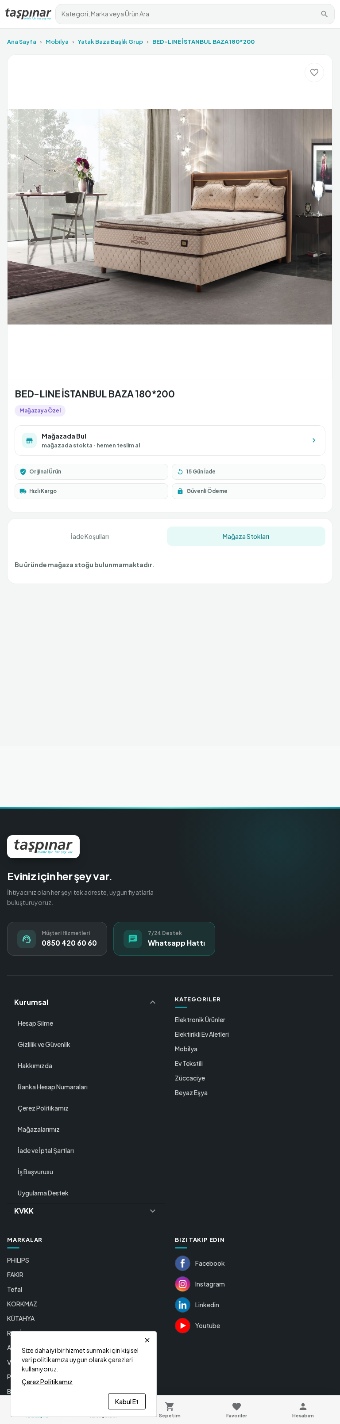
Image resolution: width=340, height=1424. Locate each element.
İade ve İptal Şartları (46, 1150)
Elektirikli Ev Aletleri (202, 1034)
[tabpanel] (170, 561)
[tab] (90, 536)
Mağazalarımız (39, 1129)
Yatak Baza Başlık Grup (110, 41)
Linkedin (207, 1305)
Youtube (207, 1325)
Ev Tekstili (189, 1063)
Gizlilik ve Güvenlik (44, 1044)
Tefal (14, 1289)
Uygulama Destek (43, 1193)
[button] (86, 1002)
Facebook (210, 1263)
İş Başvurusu (35, 1172)
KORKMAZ (22, 1304)
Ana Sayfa (21, 41)
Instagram (210, 1284)
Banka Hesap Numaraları (53, 1087)
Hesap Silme (35, 1023)
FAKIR (15, 1275)
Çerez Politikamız (43, 1108)
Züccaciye (190, 1078)
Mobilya (57, 41)
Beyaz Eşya (191, 1092)
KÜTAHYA (21, 1318)
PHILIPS (18, 1260)
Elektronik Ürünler (200, 1019)
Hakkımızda (35, 1065)
